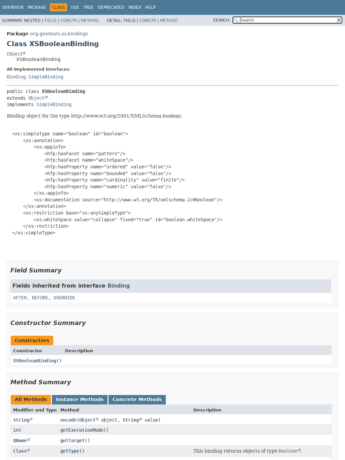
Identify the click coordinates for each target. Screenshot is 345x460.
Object (14, 54)
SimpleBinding (45, 76)
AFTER (20, 297)
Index (134, 7)
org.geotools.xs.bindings (59, 33)
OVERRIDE (64, 297)
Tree (88, 7)
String (21, 420)
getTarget (72, 440)
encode (68, 420)
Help (150, 7)
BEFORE (40, 297)
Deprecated (111, 7)
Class (20, 451)
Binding (16, 76)
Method (89, 20)
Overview (13, 7)
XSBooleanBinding (34, 360)
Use (75, 7)
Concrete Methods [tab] (137, 399)
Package (37, 7)
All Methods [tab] (31, 399)
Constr (68, 20)
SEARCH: (221, 20)
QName (20, 440)
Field (50, 20)
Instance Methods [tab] (79, 399)
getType (69, 451)
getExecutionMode (81, 430)
